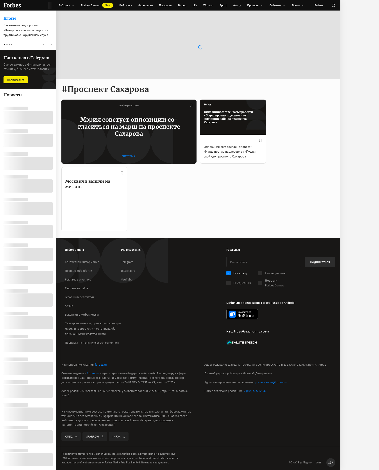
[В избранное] (191, 105)
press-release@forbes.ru (271, 382)
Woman (208, 5)
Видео (182, 5)
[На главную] (12, 5)
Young (237, 5)
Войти (319, 5)
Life (195, 5)
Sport (223, 5)
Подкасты (165, 5)
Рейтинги (125, 5)
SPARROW (92, 436)
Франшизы (145, 5)
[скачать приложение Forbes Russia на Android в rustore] (242, 314)
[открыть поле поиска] (333, 5)
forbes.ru (101, 364)
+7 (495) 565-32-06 (254, 391)
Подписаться (320, 262)
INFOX (116, 436)
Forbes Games (96, 5)
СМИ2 (69, 436)
